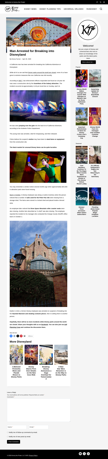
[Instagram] (104, 2)
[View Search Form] (101, 9)
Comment (11, 397)
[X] (100, 2)
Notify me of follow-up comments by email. (23, 432)
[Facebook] (97, 2)
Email (32, 427)
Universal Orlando (74, 9)
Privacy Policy (33, 455)
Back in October (15, 195)
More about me (87, 62)
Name (10, 427)
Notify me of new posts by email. (20, 436)
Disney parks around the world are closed (42, 72)
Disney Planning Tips (50, 9)
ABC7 (20, 81)
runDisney (92, 9)
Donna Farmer (16, 59)
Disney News (30, 9)
